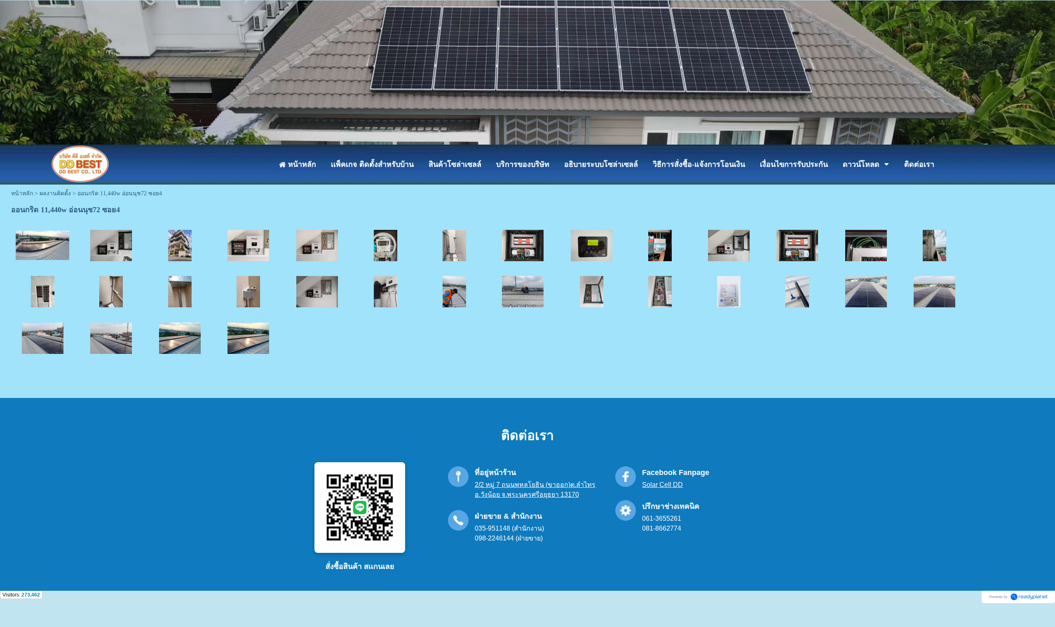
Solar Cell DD (662, 484)
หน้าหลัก (22, 193)
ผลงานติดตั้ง (55, 193)
